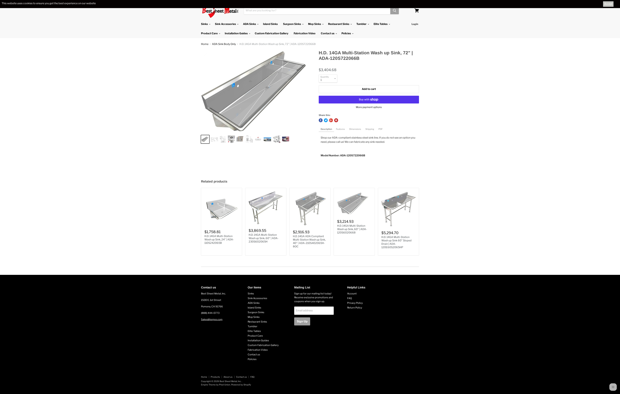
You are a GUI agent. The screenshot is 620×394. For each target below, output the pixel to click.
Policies (346, 33)
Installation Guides (236, 33)
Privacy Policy (355, 303)
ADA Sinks (249, 24)
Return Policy (354, 307)
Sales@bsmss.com (211, 319)
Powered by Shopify (241, 384)
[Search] (394, 10)
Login (415, 24)
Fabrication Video (304, 33)
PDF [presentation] (380, 129)
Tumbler (361, 24)
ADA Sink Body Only (224, 44)
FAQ (349, 298)
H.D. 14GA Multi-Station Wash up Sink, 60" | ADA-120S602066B (352, 229)
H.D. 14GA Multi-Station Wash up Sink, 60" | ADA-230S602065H (264, 238)
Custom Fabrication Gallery (271, 33)
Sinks (204, 24)
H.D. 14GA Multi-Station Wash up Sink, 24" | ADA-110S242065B (219, 239)
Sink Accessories (225, 24)
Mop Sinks (314, 24)
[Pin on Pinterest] (336, 120)
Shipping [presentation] (370, 129)
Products (215, 377)
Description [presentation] (326, 129)
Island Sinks (270, 24)
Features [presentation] (340, 129)
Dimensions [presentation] (355, 129)
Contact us (328, 33)
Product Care (209, 33)
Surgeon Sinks (292, 24)
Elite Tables (381, 24)
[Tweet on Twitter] (326, 120)
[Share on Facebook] (321, 120)
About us (227, 377)
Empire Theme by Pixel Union (215, 384)
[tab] (326, 129)
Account (352, 293)
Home (204, 44)
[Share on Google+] (331, 120)
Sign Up (302, 321)
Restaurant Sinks (339, 24)
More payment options (369, 107)
